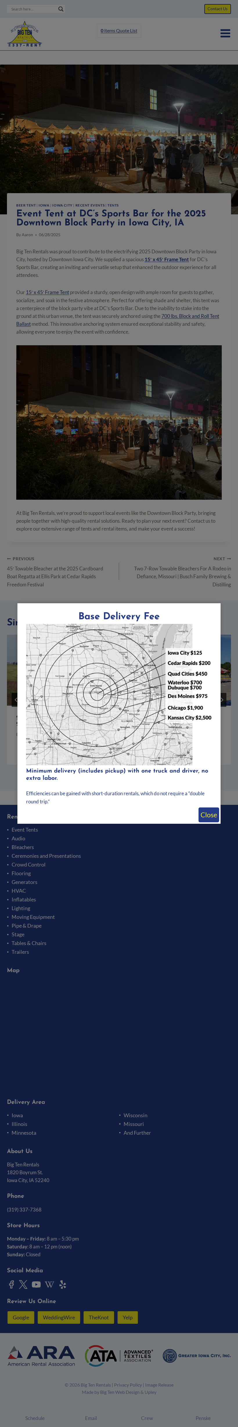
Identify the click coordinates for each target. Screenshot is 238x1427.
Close (209, 815)
